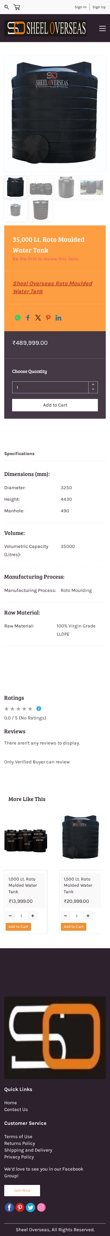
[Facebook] (28, 317)
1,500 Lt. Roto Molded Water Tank (78, 885)
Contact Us (16, 1109)
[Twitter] (38, 317)
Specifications (19, 453)
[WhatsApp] (18, 317)
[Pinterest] (48, 317)
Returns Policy (19, 1143)
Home (10, 1102)
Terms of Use (18, 1136)
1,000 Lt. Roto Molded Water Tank (22, 885)
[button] (22, 1190)
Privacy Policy (19, 1157)
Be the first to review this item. (46, 259)
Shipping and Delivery (28, 1150)
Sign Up (99, 7)
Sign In (81, 7)
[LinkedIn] (58, 317)
